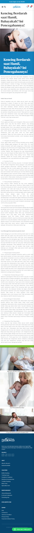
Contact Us (5, 512)
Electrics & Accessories (8, 479)
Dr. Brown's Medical (7, 495)
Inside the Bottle (6, 465)
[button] (5, 7)
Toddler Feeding (6, 481)
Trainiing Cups (5, 475)
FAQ (3, 510)
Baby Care (4, 483)
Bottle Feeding (5, 473)
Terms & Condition (7, 514)
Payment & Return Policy (8, 519)
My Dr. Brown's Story (6, 502)
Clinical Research (6, 493)
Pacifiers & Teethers (7, 477)
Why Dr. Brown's (6, 463)
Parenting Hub (5, 497)
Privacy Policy (5, 517)
